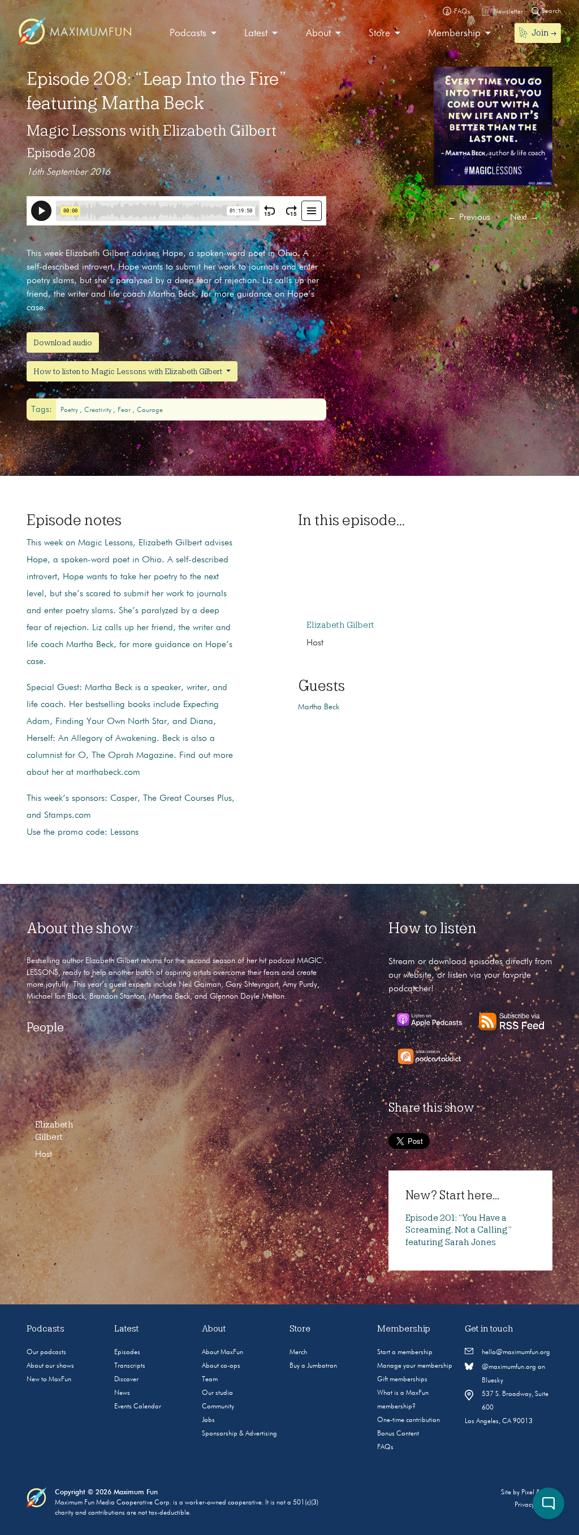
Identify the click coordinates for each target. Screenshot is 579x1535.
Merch (298, 1352)
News (122, 1393)
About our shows (50, 1366)
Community (218, 1406)
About (318, 33)
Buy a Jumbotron (313, 1366)
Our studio (217, 1393)
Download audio (62, 342)
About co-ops (221, 1366)
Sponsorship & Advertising (239, 1433)
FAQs (385, 1447)
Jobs (208, 1420)
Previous (468, 217)
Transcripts (129, 1366)
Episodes (127, 1352)
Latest (255, 33)
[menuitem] (193, 33)
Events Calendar (137, 1406)
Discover (126, 1379)
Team (210, 1379)
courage (150, 410)
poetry (70, 410)
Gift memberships (402, 1379)
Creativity (98, 410)
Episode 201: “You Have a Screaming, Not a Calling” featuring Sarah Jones (458, 1230)
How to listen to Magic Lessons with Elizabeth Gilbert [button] (128, 371)
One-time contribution (408, 1420)
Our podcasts (46, 1352)
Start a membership (405, 1352)
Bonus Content (398, 1433)
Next (524, 217)
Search (550, 11)
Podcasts (188, 33)
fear (125, 410)
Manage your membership (414, 1366)
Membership (454, 33)
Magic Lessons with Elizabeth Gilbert (151, 130)
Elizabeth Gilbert (340, 625)
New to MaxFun (49, 1379)
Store (379, 33)
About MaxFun (222, 1352)
